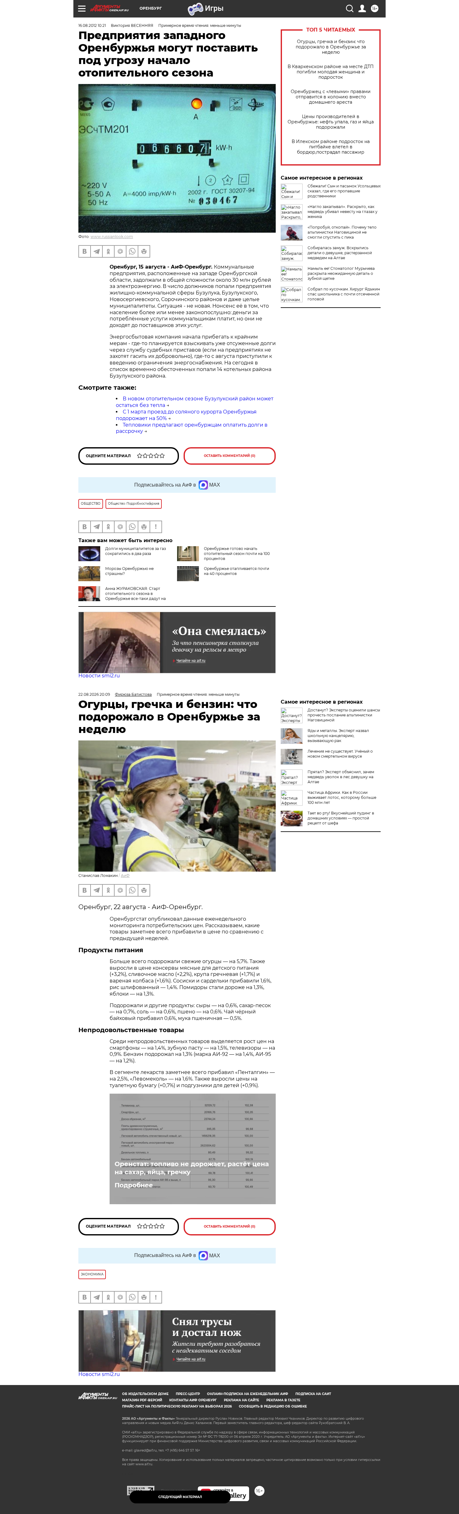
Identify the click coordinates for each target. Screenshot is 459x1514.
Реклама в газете (283, 1400)
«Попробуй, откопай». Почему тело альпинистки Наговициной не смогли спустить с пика (342, 232)
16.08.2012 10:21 (92, 25)
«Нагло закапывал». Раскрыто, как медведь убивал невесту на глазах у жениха (343, 211)
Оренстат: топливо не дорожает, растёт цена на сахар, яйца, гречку (192, 1168)
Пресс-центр (188, 1394)
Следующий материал (180, 1497)
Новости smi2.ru (99, 676)
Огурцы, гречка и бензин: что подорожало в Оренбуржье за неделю (331, 47)
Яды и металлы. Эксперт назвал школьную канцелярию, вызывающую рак (338, 735)
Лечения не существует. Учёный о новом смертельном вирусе (340, 754)
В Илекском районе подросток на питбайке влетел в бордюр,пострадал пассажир (331, 147)
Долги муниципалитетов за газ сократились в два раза (135, 551)
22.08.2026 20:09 (94, 694)
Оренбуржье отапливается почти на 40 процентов (236, 571)
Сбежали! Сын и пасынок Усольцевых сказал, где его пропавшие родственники (344, 191)
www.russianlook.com (112, 236)
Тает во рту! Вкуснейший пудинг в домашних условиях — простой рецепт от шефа (341, 818)
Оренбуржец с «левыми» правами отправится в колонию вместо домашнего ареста (331, 97)
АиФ (125, 875)
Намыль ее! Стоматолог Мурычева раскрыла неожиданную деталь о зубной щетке (341, 273)
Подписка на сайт (313, 1394)
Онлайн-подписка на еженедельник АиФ (247, 1394)
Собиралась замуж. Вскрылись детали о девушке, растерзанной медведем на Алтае (340, 252)
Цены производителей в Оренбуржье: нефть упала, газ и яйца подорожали (331, 122)
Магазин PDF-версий (142, 1400)
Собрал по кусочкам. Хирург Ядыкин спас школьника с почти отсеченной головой (344, 294)
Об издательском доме (145, 1394)
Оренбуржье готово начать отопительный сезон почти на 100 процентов (237, 553)
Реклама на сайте (241, 1400)
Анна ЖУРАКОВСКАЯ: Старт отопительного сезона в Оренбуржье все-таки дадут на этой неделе (135, 596)
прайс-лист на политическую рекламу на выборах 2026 (177, 1406)
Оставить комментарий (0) (229, 456)
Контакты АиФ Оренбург (193, 1400)
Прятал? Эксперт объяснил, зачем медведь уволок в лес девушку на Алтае (341, 776)
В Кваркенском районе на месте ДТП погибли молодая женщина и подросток (331, 72)
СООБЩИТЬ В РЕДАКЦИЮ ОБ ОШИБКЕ (273, 1406)
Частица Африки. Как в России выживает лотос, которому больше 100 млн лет (342, 797)
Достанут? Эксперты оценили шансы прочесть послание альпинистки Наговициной (344, 715)
